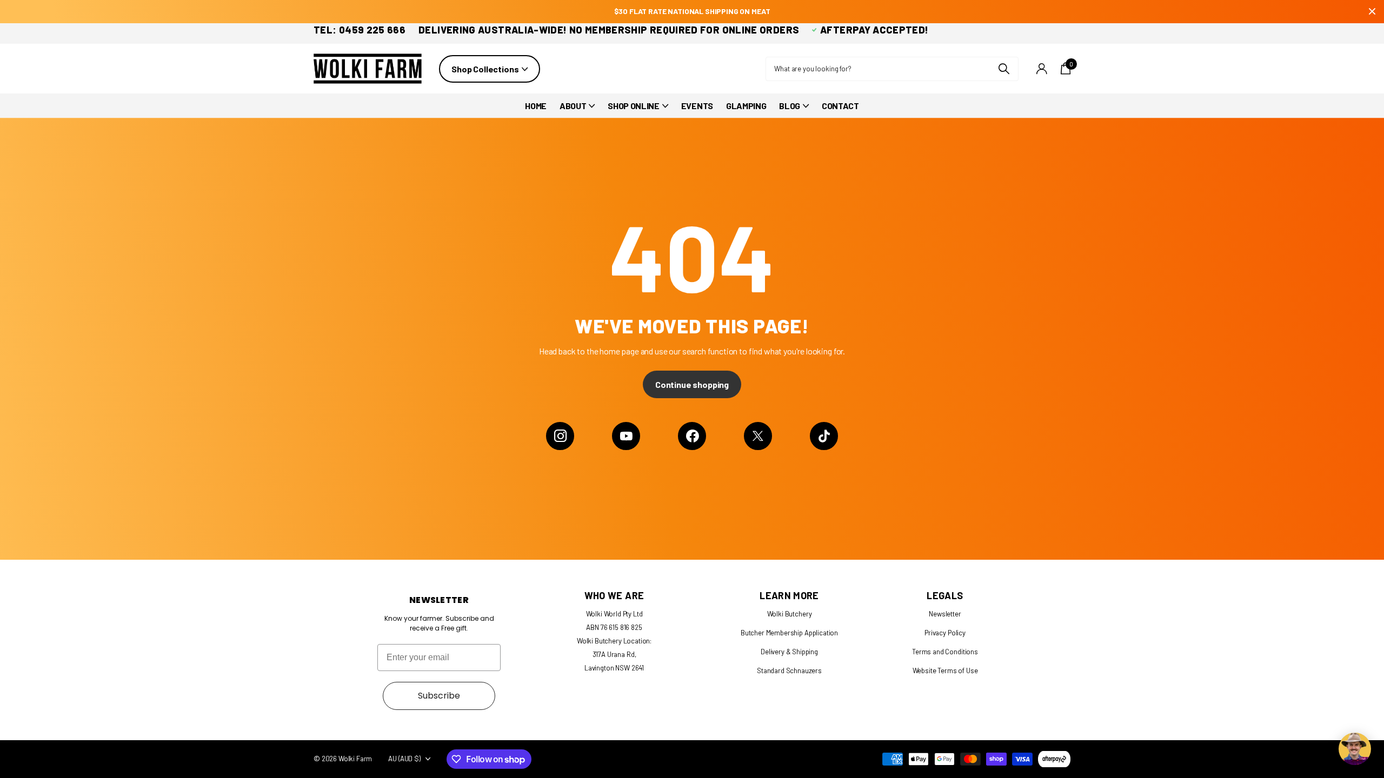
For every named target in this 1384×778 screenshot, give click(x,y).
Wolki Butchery (789, 613)
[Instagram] (560, 436)
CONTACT (840, 105)
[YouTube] (626, 436)
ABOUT (573, 105)
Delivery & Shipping (789, 651)
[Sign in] (1041, 69)
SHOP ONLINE (633, 105)
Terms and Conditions (945, 651)
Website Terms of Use (945, 670)
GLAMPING (746, 105)
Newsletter (945, 613)
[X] (758, 436)
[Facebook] (692, 436)
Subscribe (439, 695)
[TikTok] (824, 436)
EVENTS (697, 105)
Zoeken (1004, 69)
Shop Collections (485, 69)
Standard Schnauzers (789, 670)
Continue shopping (692, 384)
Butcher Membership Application (789, 632)
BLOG (789, 105)
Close (1372, 11)
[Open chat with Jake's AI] (1355, 749)
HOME (536, 105)
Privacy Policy (945, 632)
